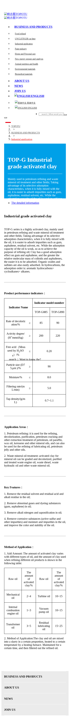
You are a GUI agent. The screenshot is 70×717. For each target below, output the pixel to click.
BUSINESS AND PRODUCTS (33, 26)
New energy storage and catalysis (29, 59)
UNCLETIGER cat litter (25, 38)
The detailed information (25, 202)
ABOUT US (21, 80)
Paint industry (21, 49)
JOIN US (20, 90)
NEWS (18, 85)
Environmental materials (25, 69)
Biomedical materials (23, 74)
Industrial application (24, 44)
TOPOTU (15, 126)
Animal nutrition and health (26, 64)
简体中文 (31, 103)
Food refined (20, 33)
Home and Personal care (25, 54)
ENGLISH (32, 108)
